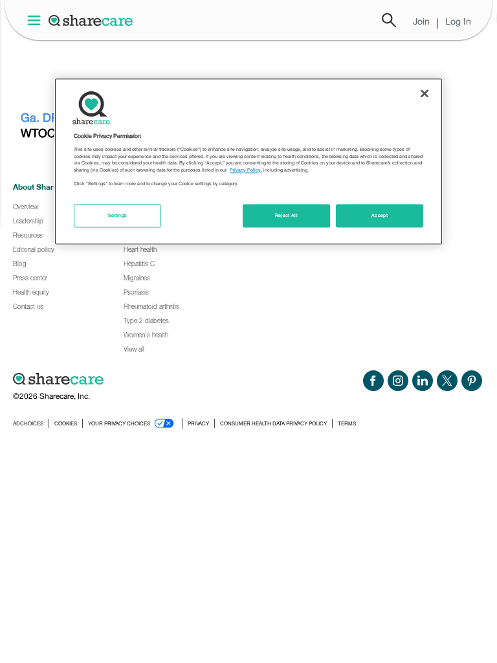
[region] (248, 161)
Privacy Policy (245, 170)
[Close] (424, 93)
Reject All (286, 215)
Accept (379, 215)
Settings (117, 215)
